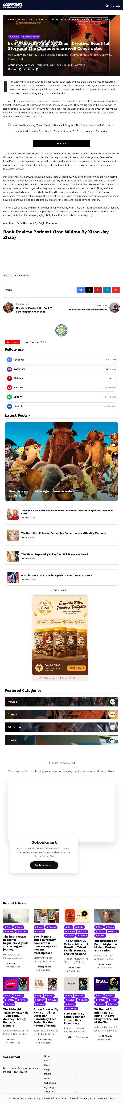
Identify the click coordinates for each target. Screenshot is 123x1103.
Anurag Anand (26, 65)
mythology (49, 1087)
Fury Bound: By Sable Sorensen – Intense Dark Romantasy (76, 1018)
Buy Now (61, 143)
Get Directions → (44, 865)
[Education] (61, 727)
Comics (47, 1060)
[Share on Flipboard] (37, 69)
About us (48, 1092)
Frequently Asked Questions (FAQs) (96, 1098)
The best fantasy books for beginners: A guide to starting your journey (16, 943)
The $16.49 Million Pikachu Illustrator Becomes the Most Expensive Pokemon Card (67, 512)
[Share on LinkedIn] (33, 69)
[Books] (61, 740)
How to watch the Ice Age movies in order (41, 491)
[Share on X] (25, 69)
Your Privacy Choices (66, 1098)
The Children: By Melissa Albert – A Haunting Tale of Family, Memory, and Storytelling (76, 947)
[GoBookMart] (12, 5)
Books (47, 1065)
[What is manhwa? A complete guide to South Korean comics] (13, 577)
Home (11, 19)
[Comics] (61, 714)
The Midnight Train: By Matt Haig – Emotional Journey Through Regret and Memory (16, 1017)
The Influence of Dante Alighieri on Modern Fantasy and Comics (106, 945)
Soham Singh (74, 968)
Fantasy (21, 19)
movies (47, 1074)
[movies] (61, 701)
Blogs (47, 1069)
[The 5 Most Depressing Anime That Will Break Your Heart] (13, 556)
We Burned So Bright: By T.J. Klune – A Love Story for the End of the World (106, 1016)
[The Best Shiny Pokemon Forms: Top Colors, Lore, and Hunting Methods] (13, 535)
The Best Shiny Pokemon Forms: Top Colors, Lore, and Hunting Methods (63, 533)
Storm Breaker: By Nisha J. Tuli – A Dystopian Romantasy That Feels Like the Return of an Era (46, 1017)
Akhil (70, 1037)
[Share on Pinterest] (29, 69)
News (47, 1078)
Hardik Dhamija (105, 964)
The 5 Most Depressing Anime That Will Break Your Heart (54, 554)
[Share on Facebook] (20, 69)
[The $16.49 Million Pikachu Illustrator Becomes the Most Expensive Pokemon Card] (13, 514)
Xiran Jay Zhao (33, 81)
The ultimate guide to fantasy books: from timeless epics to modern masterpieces (45, 945)
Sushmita (11, 963)
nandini (10, 1039)
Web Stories (50, 1083)
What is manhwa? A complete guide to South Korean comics (56, 575)
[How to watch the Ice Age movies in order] (61, 461)
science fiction (22, 275)
